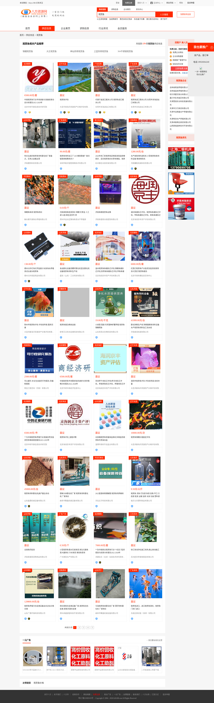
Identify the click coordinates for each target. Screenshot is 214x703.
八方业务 (146, 695)
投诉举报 (166, 695)
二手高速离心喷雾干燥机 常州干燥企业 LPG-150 (151, 670)
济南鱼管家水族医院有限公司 (106, 219)
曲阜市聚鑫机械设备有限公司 (71, 501)
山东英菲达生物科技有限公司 (106, 332)
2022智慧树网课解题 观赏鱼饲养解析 (109, 494)
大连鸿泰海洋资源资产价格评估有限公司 (40, 332)
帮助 (181, 3)
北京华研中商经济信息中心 (70, 388)
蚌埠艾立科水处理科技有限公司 (72, 332)
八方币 (66, 695)
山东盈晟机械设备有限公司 (34, 501)
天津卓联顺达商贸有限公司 (180, 122)
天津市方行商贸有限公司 (179, 108)
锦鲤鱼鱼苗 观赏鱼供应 (33, 212)
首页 (27, 28)
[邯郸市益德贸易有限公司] (80, 657)
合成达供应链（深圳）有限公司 (143, 613)
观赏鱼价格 (39, 683)
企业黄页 (65, 28)
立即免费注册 (181, 68)
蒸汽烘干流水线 (166, 19)
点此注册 (185, 73)
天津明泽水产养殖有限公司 (180, 119)
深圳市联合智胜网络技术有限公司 (73, 163)
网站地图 (86, 695)
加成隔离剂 (113, 19)
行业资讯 (103, 28)
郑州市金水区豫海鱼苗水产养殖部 (73, 219)
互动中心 (156, 3)
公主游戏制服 (102, 19)
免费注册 (128, 3)
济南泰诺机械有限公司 (139, 332)
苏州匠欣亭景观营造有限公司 (142, 557)
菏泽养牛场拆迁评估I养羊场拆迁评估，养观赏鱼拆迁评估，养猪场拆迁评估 (110, 384)
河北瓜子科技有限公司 (104, 501)
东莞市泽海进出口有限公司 (105, 107)
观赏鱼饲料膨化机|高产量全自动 (36, 494)
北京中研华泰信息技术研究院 (35, 107)
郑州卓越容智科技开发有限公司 (72, 613)
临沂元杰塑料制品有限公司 (141, 501)
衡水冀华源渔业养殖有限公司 (35, 219)
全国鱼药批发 (29, 550)
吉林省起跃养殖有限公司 (179, 91)
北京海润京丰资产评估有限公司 (143, 219)
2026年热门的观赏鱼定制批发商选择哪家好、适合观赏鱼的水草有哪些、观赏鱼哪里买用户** (110, 159)
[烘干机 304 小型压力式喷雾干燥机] (56, 657)
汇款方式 (155, 695)
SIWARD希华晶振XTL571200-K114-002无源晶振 (33, 670)
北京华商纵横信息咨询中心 (141, 276)
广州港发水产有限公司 (68, 557)
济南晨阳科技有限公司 (33, 163)
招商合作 (75, 695)
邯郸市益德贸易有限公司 (80, 670)
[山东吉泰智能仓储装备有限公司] (128, 657)
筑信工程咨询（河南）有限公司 (36, 388)
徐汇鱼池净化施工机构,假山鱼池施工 (145, 550)
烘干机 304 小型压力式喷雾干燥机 (56, 670)
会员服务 (122, 28)
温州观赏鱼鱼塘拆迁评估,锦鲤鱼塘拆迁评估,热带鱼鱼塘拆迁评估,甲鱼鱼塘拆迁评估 (109, 271)
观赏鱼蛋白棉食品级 (68, 325)
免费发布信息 (185, 14)
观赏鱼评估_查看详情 (68, 437)
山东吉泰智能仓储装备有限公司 (128, 670)
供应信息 (46, 28)
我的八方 (140, 3)
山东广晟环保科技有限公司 (34, 613)
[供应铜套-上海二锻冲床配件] (181, 168)
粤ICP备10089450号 (85, 698)
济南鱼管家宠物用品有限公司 (35, 557)
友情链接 (126, 695)
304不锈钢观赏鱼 (125, 51)
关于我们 (57, 695)
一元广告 (117, 695)
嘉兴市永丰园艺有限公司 (179, 98)
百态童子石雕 (139, 19)
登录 (117, 3)
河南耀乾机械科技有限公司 (141, 163)
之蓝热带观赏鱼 (101, 51)
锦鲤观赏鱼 (28, 51)
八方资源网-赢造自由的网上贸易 (42, 13)
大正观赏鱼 (51, 51)
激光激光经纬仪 (152, 19)
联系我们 (136, 695)
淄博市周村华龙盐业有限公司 (106, 445)
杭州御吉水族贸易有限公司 (105, 163)
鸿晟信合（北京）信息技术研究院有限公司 (112, 557)
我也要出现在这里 (155, 640)
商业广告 (107, 695)
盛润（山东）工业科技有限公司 (72, 276)
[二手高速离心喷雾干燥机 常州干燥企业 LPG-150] (151, 657)
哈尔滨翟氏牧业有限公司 (179, 94)
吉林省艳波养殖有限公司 (179, 87)
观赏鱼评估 (64, 100)
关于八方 (47, 695)
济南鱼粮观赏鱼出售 (103, 212)
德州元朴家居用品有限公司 (34, 276)
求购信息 (84, 28)
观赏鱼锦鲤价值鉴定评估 (140, 437)
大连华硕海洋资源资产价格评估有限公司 (75, 107)
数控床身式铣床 (126, 19)
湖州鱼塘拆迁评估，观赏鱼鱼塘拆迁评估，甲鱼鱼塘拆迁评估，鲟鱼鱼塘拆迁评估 (146, 215)
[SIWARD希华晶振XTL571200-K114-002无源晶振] (33, 657)
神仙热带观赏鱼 (77, 51)
